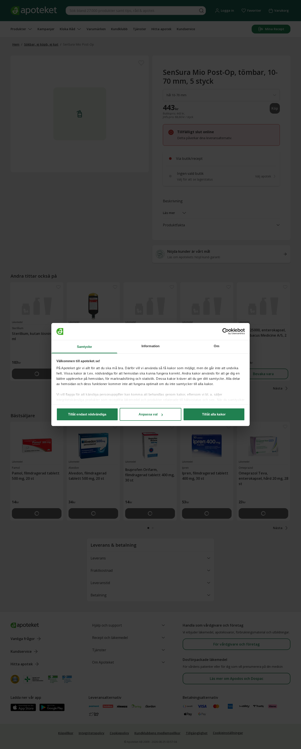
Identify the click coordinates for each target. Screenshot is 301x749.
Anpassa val (148, 414)
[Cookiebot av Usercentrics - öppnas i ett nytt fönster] (225, 331)
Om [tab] (216, 346)
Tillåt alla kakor (214, 414)
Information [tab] (150, 346)
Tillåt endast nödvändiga (87, 414)
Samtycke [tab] (84, 347)
